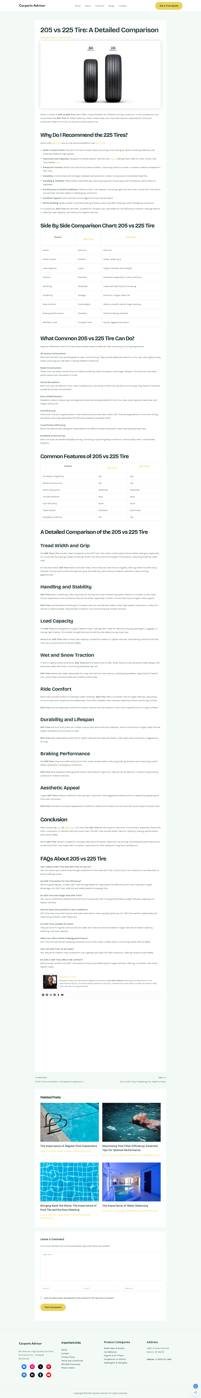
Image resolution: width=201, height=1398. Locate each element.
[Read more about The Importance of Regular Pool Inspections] (69, 1122)
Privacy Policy (68, 1357)
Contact (122, 6)
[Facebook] (24, 1366)
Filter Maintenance (134, 1155)
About (88, 6)
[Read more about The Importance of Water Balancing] (131, 1181)
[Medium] (43, 995)
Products (99, 6)
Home (78, 6)
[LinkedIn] (24, 1374)
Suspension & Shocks (115, 1359)
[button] (169, 6)
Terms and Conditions (72, 1360)
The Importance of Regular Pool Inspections (68, 1146)
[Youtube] (62, 995)
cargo (112, 158)
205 (59, 827)
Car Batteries (110, 1352)
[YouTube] (48, 1374)
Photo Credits (68, 1367)
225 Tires (70, 827)
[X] (40, 1366)
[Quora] (50, 995)
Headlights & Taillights (115, 1362)
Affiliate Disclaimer (70, 1364)
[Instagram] (32, 1366)
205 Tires (100, 143)
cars (57, 162)
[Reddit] (54, 995)
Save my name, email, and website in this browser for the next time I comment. (79, 1298)
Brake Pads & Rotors (114, 1348)
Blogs (111, 6)
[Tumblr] (58, 995)
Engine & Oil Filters (114, 1355)
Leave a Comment (48, 1151)
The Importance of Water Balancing (125, 1205)
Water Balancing (133, 1211)
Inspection (68, 1151)
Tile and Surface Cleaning (75, 1215)
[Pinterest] (47, 995)
